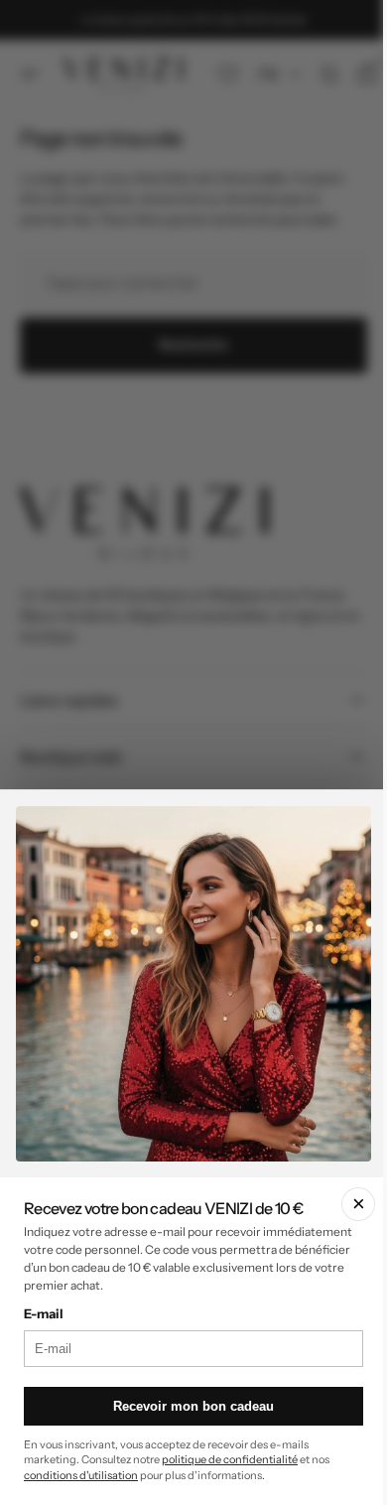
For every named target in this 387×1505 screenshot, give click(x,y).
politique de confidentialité (230, 1459)
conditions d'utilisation (81, 1475)
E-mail (44, 1313)
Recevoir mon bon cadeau (186, 1406)
